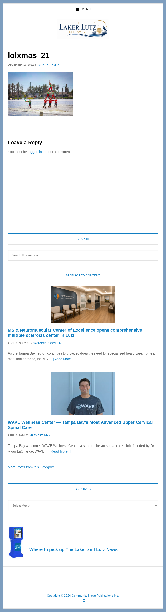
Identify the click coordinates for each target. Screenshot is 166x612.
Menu (86, 9)
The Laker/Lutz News (82, 29)
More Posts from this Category (31, 467)
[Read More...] (63, 359)
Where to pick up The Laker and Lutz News (73, 549)
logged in (35, 152)
